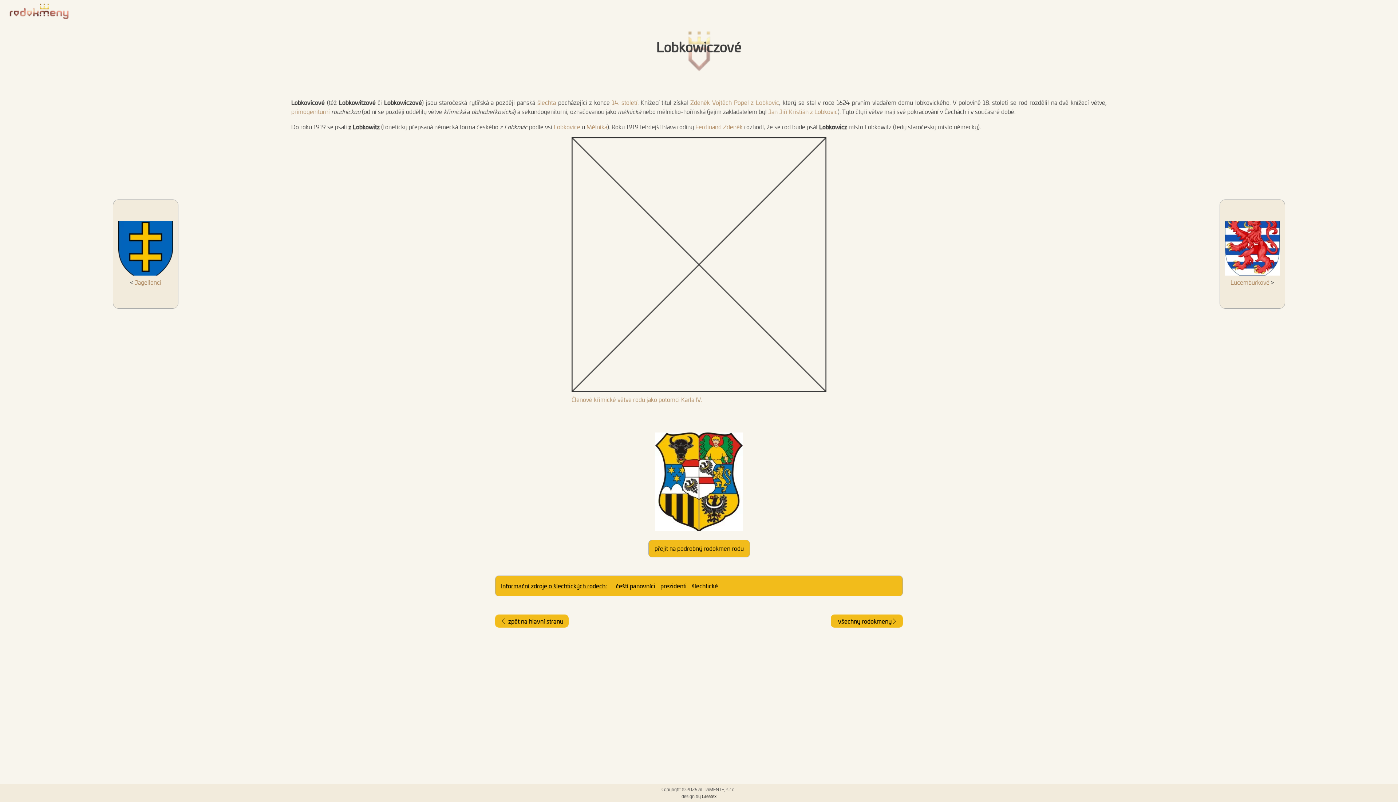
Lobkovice (567, 127)
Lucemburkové (1250, 282)
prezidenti (673, 586)
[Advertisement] (699, 706)
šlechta (546, 102)
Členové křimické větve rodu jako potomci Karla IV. (637, 399)
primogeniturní (310, 111)
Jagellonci (148, 282)
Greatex (709, 796)
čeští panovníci (635, 586)
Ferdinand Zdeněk (719, 127)
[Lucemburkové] (1252, 249)
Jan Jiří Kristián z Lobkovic (803, 111)
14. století (624, 102)
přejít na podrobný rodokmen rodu (699, 548)
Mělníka (597, 127)
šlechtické (705, 586)
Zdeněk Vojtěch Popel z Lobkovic (734, 102)
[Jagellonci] (145, 249)
